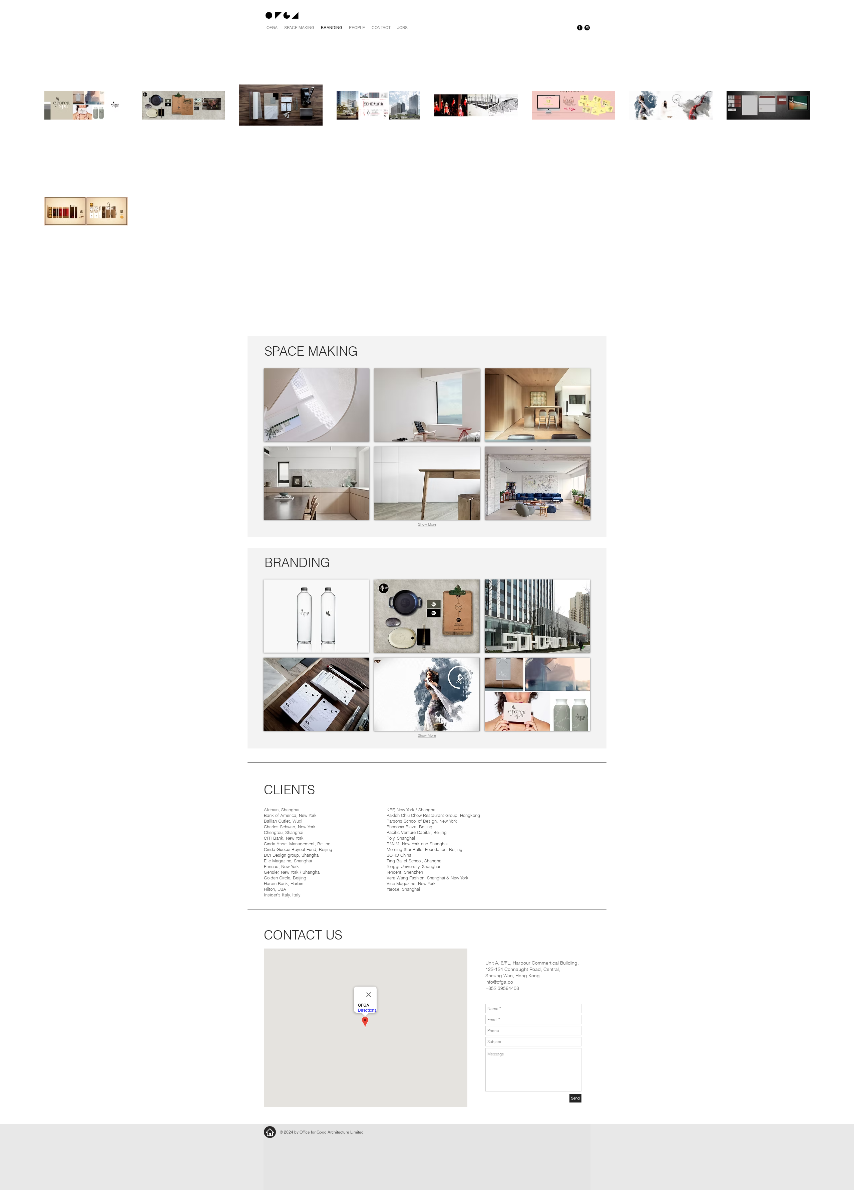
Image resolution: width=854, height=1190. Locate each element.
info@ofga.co (499, 982)
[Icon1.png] (579, 27)
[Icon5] (587, 27)
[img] (316, 616)
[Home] (270, 1132)
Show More (427, 524)
